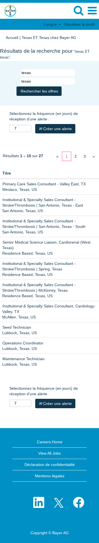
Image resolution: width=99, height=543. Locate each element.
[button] (92, 11)
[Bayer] (8, 10)
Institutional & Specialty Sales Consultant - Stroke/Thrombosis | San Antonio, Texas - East (42, 202)
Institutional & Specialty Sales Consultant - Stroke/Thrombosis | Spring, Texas (39, 266)
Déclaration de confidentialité (49, 464)
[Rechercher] (78, 10)
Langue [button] (51, 24)
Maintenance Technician (23, 359)
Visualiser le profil (79, 24)
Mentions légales (49, 476)
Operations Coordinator (22, 343)
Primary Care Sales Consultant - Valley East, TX (44, 184)
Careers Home (49, 442)
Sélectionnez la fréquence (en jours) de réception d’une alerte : (43, 116)
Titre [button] (6, 173)
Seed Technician (16, 327)
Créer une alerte (57, 128)
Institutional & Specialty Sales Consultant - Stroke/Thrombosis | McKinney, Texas (39, 287)
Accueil (12, 37)
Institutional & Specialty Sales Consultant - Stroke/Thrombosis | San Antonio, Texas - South (44, 224)
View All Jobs (49, 453)
